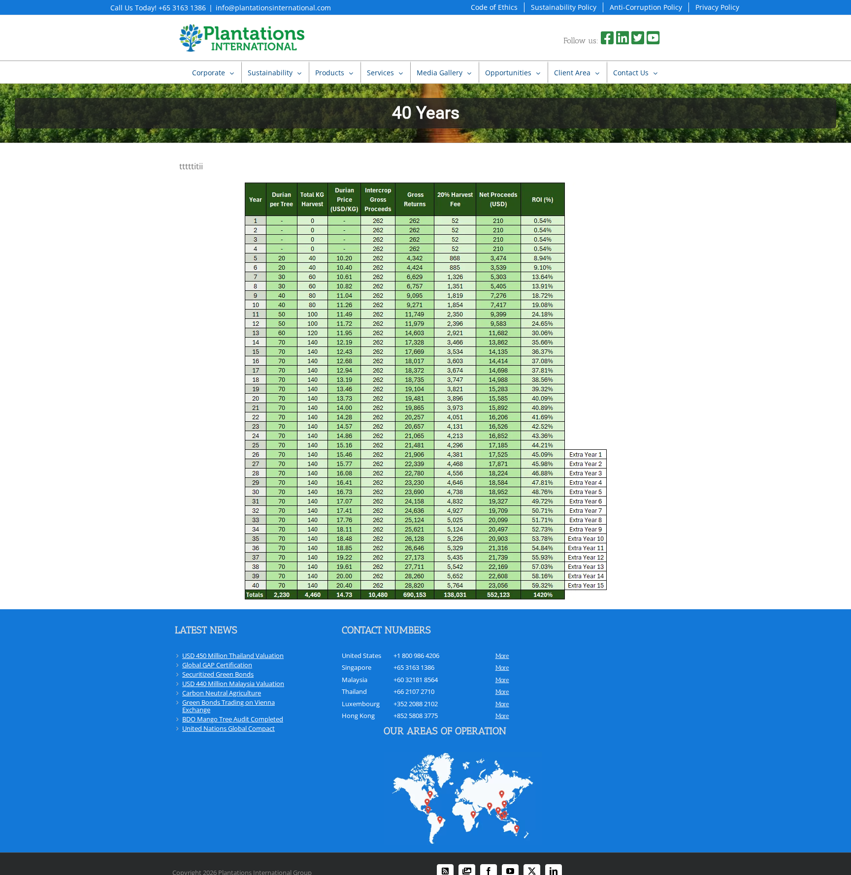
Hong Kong (358, 715)
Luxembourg (361, 703)
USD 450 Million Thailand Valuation (233, 655)
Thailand (354, 691)
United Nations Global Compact (228, 728)
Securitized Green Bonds (218, 674)
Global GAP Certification (217, 664)
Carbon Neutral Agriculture (221, 692)
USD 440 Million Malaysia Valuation (233, 683)
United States (361, 655)
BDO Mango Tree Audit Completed (232, 719)
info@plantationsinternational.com (273, 7)
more (502, 655)
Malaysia (354, 679)
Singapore (356, 667)
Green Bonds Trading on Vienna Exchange (228, 706)
